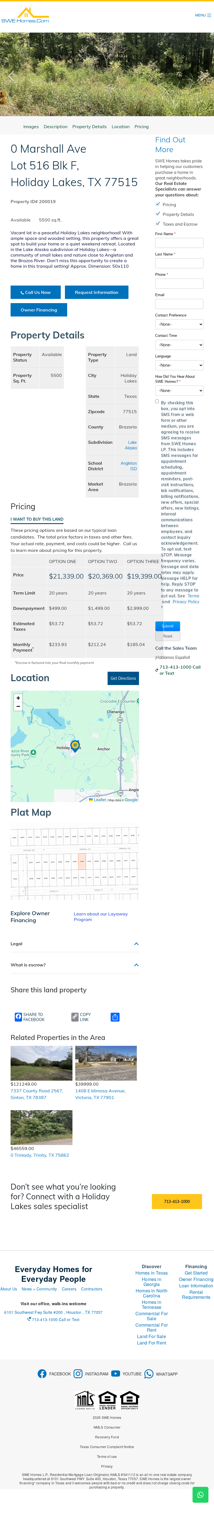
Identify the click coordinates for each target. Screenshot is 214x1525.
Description (55, 126)
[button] (167, 626)
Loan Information (196, 1285)
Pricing (142, 126)
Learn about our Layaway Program (101, 916)
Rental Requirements (196, 1294)
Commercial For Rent (151, 1327)
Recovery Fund (107, 1436)
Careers (69, 1289)
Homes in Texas (151, 1273)
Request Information (96, 292)
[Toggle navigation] (203, 15)
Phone (161, 274)
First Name (165, 234)
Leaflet (99, 799)
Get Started (196, 1273)
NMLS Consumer (107, 1427)
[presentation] (15, 76)
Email (159, 295)
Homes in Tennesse (152, 1304)
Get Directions (123, 678)
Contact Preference (170, 315)
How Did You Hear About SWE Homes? (175, 379)
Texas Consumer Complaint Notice (107, 1446)
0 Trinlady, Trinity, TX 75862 (40, 1155)
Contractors (91, 1289)
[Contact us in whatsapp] (200, 1495)
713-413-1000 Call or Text (180, 670)
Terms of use (107, 1456)
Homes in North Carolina (151, 1293)
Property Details (89, 126)
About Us (8, 1289)
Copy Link (85, 1017)
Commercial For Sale (151, 1316)
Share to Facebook (34, 1017)
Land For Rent (151, 1342)
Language (163, 356)
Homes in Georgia (151, 1281)
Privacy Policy (186, 601)
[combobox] (179, 324)
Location (121, 126)
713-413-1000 (177, 1201)
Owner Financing (39, 310)
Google (131, 799)
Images (31, 126)
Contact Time (166, 335)
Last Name (165, 254)
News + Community (39, 1289)
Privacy (107, 1466)
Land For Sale (151, 1336)
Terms (194, 595)
